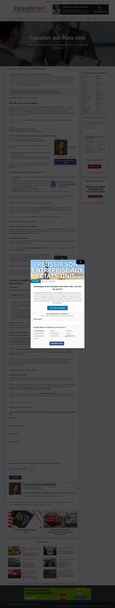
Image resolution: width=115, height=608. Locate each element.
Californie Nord (55, 336)
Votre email (37, 319)
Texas (36, 338)
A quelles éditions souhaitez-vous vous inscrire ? (49, 327)
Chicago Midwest (39, 336)
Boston (69, 333)
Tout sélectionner (39, 331)
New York (69, 331)
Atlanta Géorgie (39, 333)
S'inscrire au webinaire (57, 308)
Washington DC (55, 333)
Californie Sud (70, 336)
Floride (53, 331)
